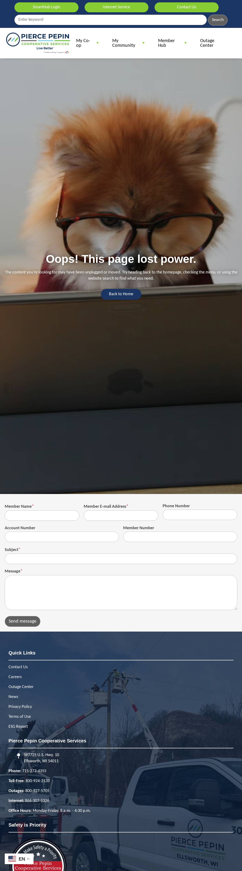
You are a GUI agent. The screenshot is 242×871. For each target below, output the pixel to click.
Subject (11, 550)
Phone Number (176, 506)
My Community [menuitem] (121, 45)
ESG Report (18, 726)
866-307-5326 (37, 801)
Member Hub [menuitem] (164, 45)
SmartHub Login (46, 7)
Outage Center (21, 687)
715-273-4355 (34, 771)
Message (12, 571)
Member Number (138, 528)
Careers (15, 677)
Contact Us (186, 7)
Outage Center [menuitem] (207, 43)
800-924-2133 (38, 781)
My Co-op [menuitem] (80, 45)
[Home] (38, 43)
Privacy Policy (20, 707)
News (13, 697)
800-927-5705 (37, 791)
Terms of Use (20, 717)
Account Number (20, 528)
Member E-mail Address (105, 506)
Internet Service (116, 7)
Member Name (18, 506)
